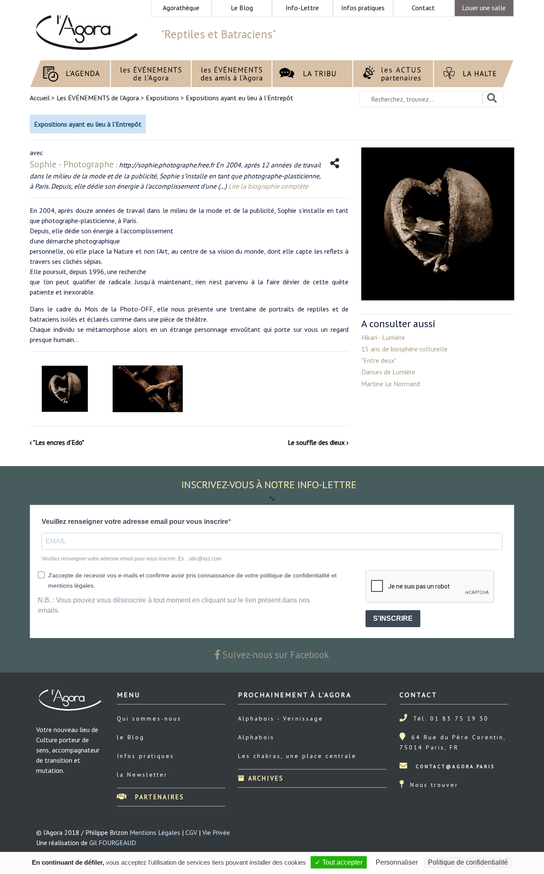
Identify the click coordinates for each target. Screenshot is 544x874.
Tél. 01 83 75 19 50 (451, 718)
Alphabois (256, 737)
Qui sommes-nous (149, 718)
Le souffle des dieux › (318, 442)
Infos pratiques (145, 756)
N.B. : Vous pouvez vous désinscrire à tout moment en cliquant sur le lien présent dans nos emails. (174, 605)
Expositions (162, 97)
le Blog (130, 737)
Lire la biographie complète (268, 186)
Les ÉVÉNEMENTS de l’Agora (98, 97)
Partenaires (158, 797)
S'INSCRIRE (393, 618)
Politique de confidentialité (468, 862)
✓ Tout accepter (339, 862)
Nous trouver (434, 785)
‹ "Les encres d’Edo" (57, 442)
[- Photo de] (65, 388)
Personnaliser (397, 862)
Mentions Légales (155, 832)
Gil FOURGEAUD (112, 842)
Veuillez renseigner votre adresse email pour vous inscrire (135, 521)
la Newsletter (142, 774)
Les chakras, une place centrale (297, 756)
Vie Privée (216, 832)
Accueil (40, 97)
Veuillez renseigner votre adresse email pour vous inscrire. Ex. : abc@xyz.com (131, 559)
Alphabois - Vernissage (280, 718)
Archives (264, 778)
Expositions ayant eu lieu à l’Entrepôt (239, 97)
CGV (191, 832)
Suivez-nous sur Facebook (274, 654)
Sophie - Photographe (72, 164)
